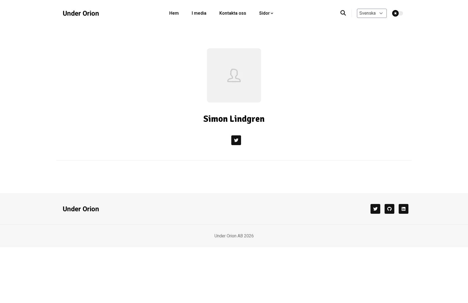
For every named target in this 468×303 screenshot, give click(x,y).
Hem (174, 13)
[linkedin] (403, 209)
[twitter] (375, 209)
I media (199, 13)
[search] (346, 13)
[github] (389, 209)
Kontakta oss (232, 13)
